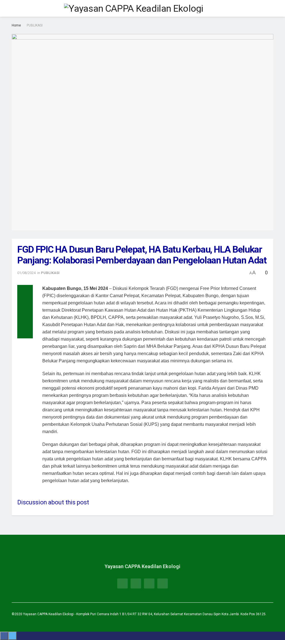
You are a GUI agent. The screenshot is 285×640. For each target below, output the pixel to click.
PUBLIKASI (35, 25)
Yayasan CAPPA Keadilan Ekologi (49, 614)
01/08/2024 (26, 273)
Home (16, 25)
